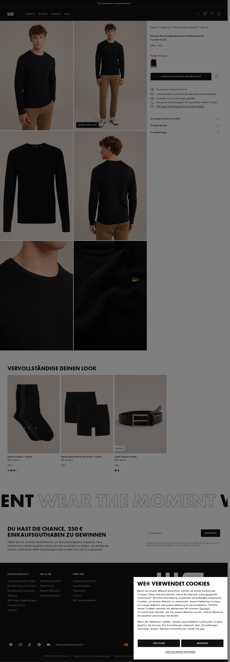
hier (202, 628)
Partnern (204, 608)
